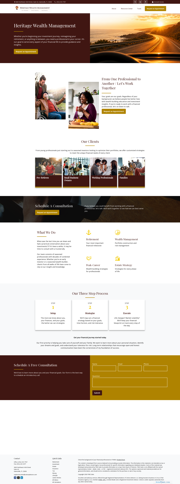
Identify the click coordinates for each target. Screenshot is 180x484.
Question (96, 376)
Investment (55, 464)
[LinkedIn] (140, 2)
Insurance (55, 469)
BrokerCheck (121, 460)
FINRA (100, 480)
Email (120, 364)
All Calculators (56, 482)
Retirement (55, 462)
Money (54, 473)
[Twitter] (135, 2)
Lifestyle (54, 475)
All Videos (55, 480)
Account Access (159, 2)
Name (94, 364)
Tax (53, 471)
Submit (97, 393)
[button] (114, 9)
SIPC (104, 480)
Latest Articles (56, 478)
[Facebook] (145, 2)
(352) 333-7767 (61, 2)
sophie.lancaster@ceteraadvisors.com (25, 474)
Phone (146, 364)
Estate (54, 466)
